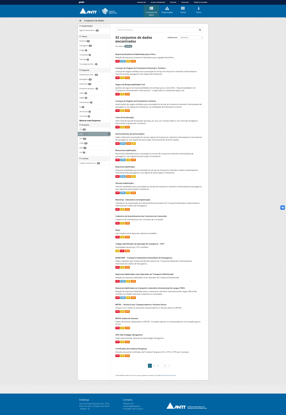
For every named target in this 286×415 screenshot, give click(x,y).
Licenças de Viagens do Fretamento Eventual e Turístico (140, 68)
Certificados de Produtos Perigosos (131, 348)
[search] (200, 29)
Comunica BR (141, 2)
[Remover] (130, 46)
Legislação (185, 2)
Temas (183, 12)
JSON (133, 61)
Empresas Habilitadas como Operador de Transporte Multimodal (144, 274)
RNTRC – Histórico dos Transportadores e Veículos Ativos (140, 304)
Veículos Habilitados (124, 183)
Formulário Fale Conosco (133, 409)
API (156, 375)
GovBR (81, 2)
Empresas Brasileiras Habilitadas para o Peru (135, 54)
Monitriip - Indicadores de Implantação (132, 200)
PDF (117, 61)
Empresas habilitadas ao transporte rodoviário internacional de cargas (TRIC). (150, 288)
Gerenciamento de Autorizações (129, 134)
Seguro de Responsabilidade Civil (130, 84)
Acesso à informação (158, 2)
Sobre (198, 12)
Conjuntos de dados (151, 13)
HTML (123, 61)
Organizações (167, 12)
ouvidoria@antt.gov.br (131, 406)
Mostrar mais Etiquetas (90, 120)
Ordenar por (172, 37)
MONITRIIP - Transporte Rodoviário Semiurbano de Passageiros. (144, 258)
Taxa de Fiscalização (124, 117)
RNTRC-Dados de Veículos (126, 318)
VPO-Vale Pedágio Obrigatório (129, 335)
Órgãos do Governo (200, 2)
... (161, 365)
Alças (117, 230)
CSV (128, 61)
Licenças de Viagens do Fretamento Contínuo (135, 101)
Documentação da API (168, 375)
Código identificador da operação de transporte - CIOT (139, 244)
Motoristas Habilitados (125, 150)
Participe (173, 2)
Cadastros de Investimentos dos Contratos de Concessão (141, 216)
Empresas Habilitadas (125, 167)
